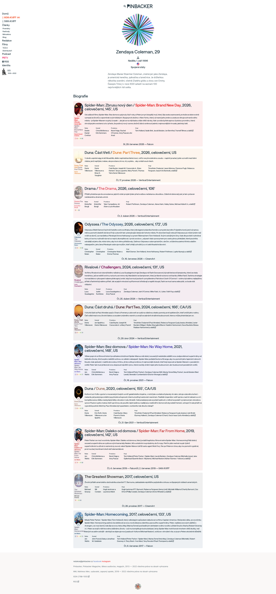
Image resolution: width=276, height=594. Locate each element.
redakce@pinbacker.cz (83, 561)
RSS (6, 61)
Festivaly (6, 31)
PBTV (5, 57)
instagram (106, 561)
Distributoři (7, 51)
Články (6, 25)
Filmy (5, 44)
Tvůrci (5, 48)
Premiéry (6, 28)
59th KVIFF (10, 21)
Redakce (7, 40)
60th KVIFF (12, 17)
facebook (97, 561)
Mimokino (7, 34)
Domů (5, 13)
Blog (4, 37)
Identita (6, 65)
